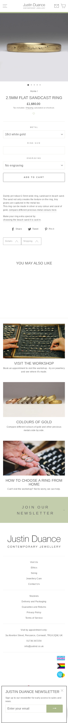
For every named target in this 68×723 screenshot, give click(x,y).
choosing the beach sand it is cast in (22, 220)
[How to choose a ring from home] (34, 458)
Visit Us (34, 562)
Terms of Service (34, 618)
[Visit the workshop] (34, 341)
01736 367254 (34, 641)
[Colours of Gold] (34, 399)
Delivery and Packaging (34, 601)
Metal (34, 127)
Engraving (34, 158)
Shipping (29, 108)
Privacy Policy (34, 612)
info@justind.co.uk (34, 646)
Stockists (34, 596)
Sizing (34, 573)
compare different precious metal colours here (32, 210)
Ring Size (33, 143)
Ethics (34, 567)
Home (33, 91)
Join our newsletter (35, 510)
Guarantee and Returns (34, 607)
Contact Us (34, 584)
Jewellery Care (34, 578)
